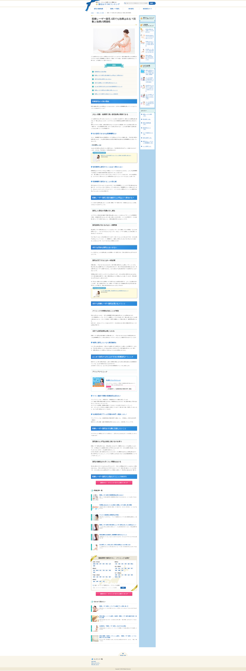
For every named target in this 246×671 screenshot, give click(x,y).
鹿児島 (116, 576)
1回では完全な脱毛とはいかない (103, 79)
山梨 (97, 576)
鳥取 (125, 568)
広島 (116, 568)
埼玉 (100, 570)
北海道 (94, 563)
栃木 (106, 570)
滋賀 (128, 563)
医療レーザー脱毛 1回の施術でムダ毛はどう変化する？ (109, 75)
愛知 (94, 581)
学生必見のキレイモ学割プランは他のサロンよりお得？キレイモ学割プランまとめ (150, 88)
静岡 (97, 581)
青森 (97, 563)
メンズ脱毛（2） (147, 146)
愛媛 (119, 570)
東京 (94, 570)
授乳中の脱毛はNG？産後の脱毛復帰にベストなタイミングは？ (150, 57)
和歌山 (132, 563)
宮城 (106, 563)
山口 (122, 568)
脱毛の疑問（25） (147, 138)
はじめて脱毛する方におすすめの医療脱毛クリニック (108, 86)
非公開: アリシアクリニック (113, 380)
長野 (100, 576)
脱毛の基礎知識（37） (147, 123)
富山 (106, 576)
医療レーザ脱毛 (114, 8)
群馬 (94, 572)
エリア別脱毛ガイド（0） (148, 133)
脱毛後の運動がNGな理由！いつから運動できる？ (150, 31)
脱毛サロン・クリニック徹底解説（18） (148, 142)
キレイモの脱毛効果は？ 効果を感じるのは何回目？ (150, 103)
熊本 (119, 574)
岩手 (100, 563)
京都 (119, 563)
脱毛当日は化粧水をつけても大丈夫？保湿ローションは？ (150, 37)
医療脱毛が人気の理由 (100, 71)
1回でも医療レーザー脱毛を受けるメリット (106, 82)
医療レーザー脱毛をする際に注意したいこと (106, 90)
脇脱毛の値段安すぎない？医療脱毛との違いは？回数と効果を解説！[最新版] (150, 72)
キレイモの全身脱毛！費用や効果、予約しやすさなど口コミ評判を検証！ (150, 80)
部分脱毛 (131, 8)
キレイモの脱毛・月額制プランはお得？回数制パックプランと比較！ (150, 96)
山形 (110, 563)
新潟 (94, 576)
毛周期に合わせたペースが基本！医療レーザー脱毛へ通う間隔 (115, 505)
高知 (122, 570)
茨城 (110, 570)
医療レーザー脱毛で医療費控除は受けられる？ (111, 495)
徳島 (116, 570)
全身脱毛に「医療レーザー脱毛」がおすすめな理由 (112, 626)
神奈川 (97, 570)
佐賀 (128, 574)
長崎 (132, 574)
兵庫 (125, 563)
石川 (103, 576)
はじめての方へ (96, 663)
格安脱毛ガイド (147, 8)
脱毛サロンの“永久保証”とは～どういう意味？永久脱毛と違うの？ (116, 155)
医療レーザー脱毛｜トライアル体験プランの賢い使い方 (113, 606)
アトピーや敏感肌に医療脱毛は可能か (109, 515)
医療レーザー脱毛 (100, 12)
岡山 (119, 568)
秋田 (103, 563)
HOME (92, 12)
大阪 (116, 563)
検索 (151, 3)
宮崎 (125, 574)
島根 (128, 568)
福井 (110, 576)
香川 (132, 568)
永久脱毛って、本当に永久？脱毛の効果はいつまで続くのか (115, 544)
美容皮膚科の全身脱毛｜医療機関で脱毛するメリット (113, 534)
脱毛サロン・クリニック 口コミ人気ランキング (114, 482)
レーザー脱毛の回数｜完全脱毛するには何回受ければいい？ (115, 290)
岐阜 (100, 581)
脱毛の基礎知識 (98, 8)
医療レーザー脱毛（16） (147, 115)
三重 (103, 581)
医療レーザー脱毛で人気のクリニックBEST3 (106, 94)
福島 (94, 565)
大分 (122, 574)
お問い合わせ (96, 664)
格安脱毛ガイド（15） (147, 128)
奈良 (122, 563)
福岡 (116, 574)
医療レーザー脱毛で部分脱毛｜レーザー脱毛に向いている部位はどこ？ (117, 524)
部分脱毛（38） (147, 119)
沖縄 (119, 576)
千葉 (103, 570)
